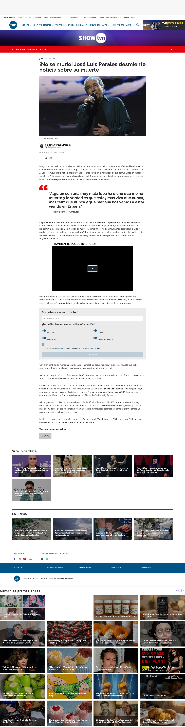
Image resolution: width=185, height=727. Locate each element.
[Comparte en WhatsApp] (50, 158)
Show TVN (37, 25)
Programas (102, 25)
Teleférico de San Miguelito (110, 18)
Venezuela (74, 18)
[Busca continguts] (137, 25)
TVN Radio (60, 25)
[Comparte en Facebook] (40, 158)
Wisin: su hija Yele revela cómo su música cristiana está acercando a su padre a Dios (31, 470)
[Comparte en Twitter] (45, 158)
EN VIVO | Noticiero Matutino (31, 49)
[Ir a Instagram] (20, 558)
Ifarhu (45, 18)
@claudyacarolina (55, 147)
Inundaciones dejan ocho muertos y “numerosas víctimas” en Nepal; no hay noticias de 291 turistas (30, 533)
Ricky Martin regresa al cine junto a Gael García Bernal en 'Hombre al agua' (112, 470)
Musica (45, 436)
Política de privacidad (54, 568)
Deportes (47, 25)
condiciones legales (62, 348)
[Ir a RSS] (31, 558)
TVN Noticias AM (169, 26)
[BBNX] (17, 579)
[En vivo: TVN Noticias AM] (151, 25)
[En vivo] (164, 22)
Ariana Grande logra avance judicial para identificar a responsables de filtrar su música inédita (71, 470)
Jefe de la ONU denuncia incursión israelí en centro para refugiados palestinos (152, 533)
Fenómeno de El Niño (58, 18)
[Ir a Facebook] (15, 558)
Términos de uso (84, 568)
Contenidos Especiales (74, 25)
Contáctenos (146, 568)
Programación (127, 25)
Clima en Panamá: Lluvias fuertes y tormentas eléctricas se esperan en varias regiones (71, 533)
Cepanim (37, 18)
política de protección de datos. (88, 348)
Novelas (92, 25)
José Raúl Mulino (24, 18)
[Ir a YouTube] (25, 558)
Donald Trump (129, 18)
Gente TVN (115, 25)
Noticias (25, 25)
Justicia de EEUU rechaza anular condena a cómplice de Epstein (110, 534)
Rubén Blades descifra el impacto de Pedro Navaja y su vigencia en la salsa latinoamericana (153, 470)
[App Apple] (42, 558)
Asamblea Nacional (88, 18)
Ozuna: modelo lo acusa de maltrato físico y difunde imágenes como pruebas (31, 494)
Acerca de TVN (115, 568)
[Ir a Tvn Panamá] (13, 25)
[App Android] (48, 558)
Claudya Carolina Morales (58, 145)
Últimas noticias (8, 18)
